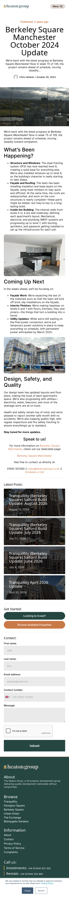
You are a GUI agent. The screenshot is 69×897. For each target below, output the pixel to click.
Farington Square (14, 805)
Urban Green (11, 813)
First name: (10, 643)
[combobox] (7, 697)
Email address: (12, 674)
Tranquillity (10, 801)
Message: (9, 705)
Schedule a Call (34, 472)
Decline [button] (41, 890)
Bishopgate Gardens (16, 821)
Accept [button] (27, 890)
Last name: (10, 659)
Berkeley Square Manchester (34, 455)
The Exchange (12, 817)
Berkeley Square (14, 809)
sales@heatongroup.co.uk (43, 468)
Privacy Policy (47, 883)
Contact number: (13, 690)
